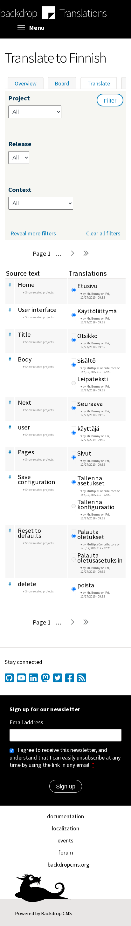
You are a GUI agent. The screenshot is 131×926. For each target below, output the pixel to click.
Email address (26, 722)
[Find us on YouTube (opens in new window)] (21, 678)
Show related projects (39, 292)
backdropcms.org (68, 864)
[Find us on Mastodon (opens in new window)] (45, 678)
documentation (65, 816)
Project (19, 98)
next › (72, 253)
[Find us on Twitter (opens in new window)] (57, 678)
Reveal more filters (33, 233)
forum (65, 852)
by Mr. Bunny (95, 296)
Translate (102, 83)
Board (62, 83)
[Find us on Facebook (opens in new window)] (69, 678)
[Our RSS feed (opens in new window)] (81, 678)
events (65, 840)
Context (19, 190)
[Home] (48, 13)
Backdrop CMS (56, 913)
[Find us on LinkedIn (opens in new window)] (33, 678)
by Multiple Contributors (100, 370)
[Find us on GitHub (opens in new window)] (9, 678)
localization (65, 828)
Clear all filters (103, 233)
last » (86, 253)
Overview (26, 83)
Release (19, 144)
